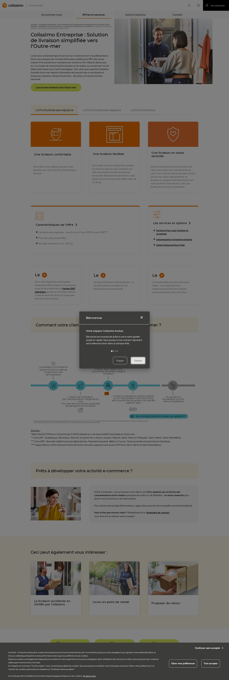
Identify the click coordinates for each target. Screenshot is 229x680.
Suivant (138, 360)
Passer (120, 360)
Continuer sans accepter (207, 648)
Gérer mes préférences (183, 663)
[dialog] (114, 340)
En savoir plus (89, 676)
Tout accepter (211, 663)
